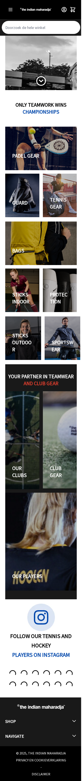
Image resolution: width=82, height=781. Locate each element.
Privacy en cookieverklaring (41, 760)
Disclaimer (41, 774)
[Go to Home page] (35, 9)
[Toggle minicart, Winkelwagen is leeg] (73, 9)
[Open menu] (10, 9)
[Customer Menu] (64, 10)
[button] (41, 721)
